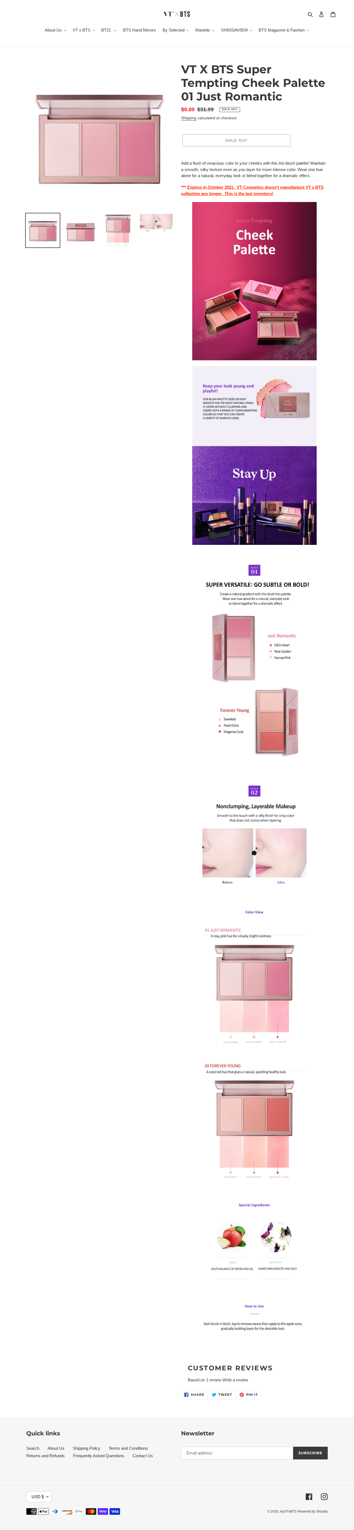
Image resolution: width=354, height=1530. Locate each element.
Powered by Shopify (313, 1511)
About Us (56, 1448)
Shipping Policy (86, 1448)
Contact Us (142, 1455)
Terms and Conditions (128, 1448)
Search (32, 1448)
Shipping (188, 118)
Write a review (235, 1380)
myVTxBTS (288, 1511)
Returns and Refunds (45, 1455)
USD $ (38, 1496)
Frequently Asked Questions (98, 1455)
